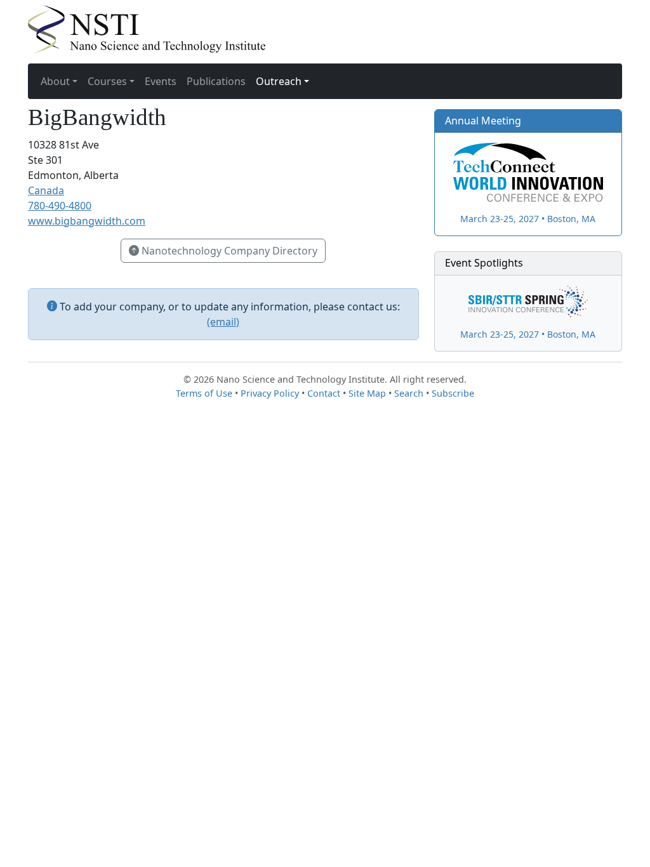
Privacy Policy (270, 393)
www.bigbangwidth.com (86, 221)
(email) (223, 322)
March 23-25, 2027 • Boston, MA (527, 219)
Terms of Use (204, 393)
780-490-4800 (59, 206)
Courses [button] (107, 81)
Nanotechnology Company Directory (228, 251)
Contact (323, 393)
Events (160, 81)
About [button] (55, 81)
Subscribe (453, 393)
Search (408, 393)
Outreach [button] (279, 81)
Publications (216, 81)
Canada (46, 190)
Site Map (367, 393)
